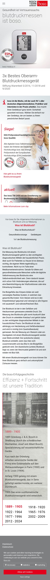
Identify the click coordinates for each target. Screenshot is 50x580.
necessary (11, 565)
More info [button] (7, 560)
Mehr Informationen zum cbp (16, 206)
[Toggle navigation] (3, 3)
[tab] (25, 225)
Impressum (7, 544)
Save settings (25, 577)
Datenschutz (7, 547)
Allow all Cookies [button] (25, 572)
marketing (41, 565)
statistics (26, 565)
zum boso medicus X (25, 37)
